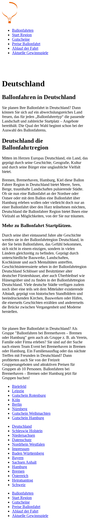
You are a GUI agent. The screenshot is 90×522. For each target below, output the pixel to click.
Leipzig (18, 391)
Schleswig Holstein (27, 431)
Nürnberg (19, 409)
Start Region (22, 35)
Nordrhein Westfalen (28, 444)
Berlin (17, 404)
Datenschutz (22, 440)
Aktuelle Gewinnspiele (30, 53)
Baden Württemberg (28, 453)
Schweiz (19, 485)
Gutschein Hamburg (28, 418)
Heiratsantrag (22, 480)
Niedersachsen (23, 435)
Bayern (18, 458)
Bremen (18, 471)
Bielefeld (19, 386)
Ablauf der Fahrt (25, 48)
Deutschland (22, 426)
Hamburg (19, 467)
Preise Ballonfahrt (26, 44)
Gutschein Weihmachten (31, 413)
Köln (16, 400)
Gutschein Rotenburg (29, 395)
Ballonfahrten (23, 30)
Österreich (20, 476)
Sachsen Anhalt (24, 462)
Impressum (20, 449)
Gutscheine (21, 39)
